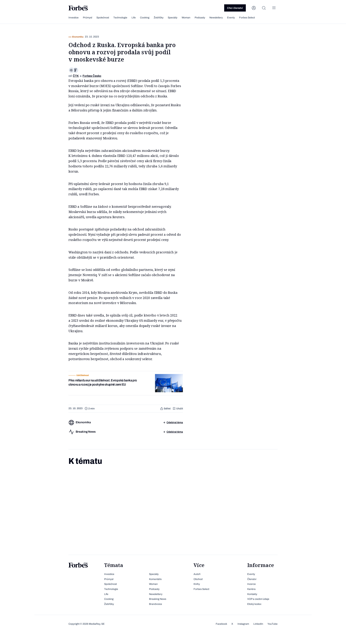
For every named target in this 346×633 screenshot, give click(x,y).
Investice (73, 17)
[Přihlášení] (253, 8)
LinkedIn (258, 624)
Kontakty (252, 594)
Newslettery (216, 17)
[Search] (263, 8)
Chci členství (235, 8)
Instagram (243, 624)
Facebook (221, 624)
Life (134, 17)
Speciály (172, 17)
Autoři (197, 574)
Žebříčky (158, 17)
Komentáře (155, 579)
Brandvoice (155, 604)
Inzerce (251, 584)
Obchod (198, 579)
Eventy (231, 17)
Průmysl (87, 17)
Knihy (197, 584)
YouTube (272, 624)
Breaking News (157, 599)
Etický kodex (254, 604)
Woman (186, 17)
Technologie (120, 17)
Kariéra (251, 589)
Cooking (144, 17)
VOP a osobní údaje (258, 599)
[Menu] (274, 8)
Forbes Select (247, 17)
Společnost (102, 17)
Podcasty (200, 17)
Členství (251, 579)
